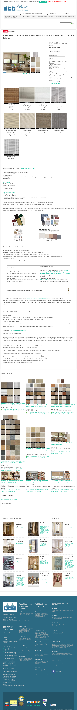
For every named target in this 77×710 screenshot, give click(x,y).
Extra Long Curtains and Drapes (19, 524)
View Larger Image (26, 73)
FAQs (5, 637)
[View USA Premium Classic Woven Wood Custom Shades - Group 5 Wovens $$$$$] (63, 490)
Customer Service (8, 632)
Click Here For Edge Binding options (48, 279)
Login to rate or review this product (9, 499)
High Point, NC (56, 641)
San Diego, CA (23, 645)
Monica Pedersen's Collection (67, 524)
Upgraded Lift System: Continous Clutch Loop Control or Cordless (55, 273)
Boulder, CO (22, 636)
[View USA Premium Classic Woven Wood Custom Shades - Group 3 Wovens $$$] (13, 490)
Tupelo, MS (55, 651)
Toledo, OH (55, 608)
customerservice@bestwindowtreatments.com (37, 298)
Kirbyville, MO (55, 630)
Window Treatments (8, 16)
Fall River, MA (55, 615)
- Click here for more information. (17, 330)
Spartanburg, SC (56, 659)
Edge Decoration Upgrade (9, 192)
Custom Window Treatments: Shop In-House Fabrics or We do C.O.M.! (25, 16)
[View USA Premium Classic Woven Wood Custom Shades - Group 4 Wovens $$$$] (38, 490)
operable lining (16, 177)
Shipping (6, 639)
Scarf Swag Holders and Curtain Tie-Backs (20, 558)
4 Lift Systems (6, 182)
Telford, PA (38, 667)
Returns (6, 635)
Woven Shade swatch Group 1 (28, 168)
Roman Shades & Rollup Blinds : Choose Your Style (46, 16)
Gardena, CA (55, 622)
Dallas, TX (21, 611)
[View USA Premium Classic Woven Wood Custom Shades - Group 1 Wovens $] (63, 452)
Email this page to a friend (55, 83)
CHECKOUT (43, 1)
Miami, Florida (22, 626)
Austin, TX (22, 619)
